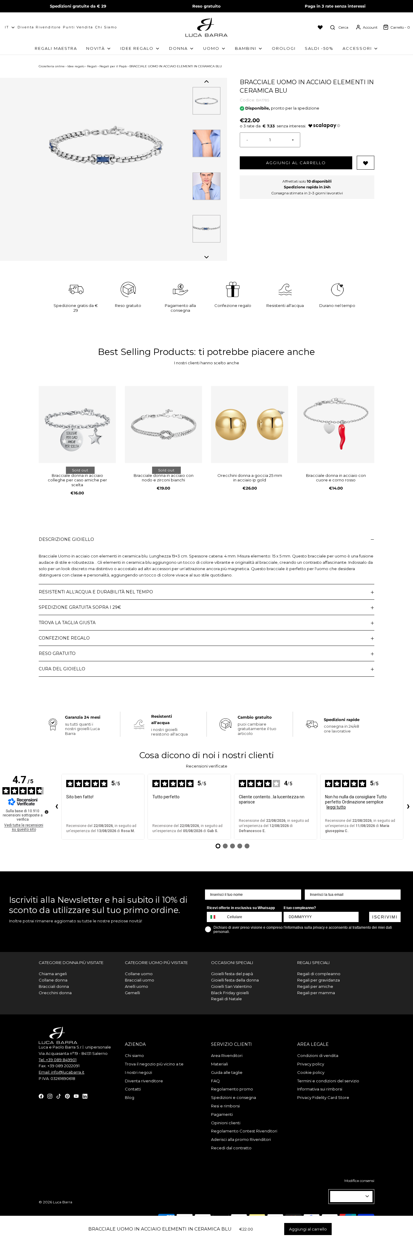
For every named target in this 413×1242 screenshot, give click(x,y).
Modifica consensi (359, 1180)
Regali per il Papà (113, 66)
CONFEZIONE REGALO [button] (64, 638)
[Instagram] (49, 1096)
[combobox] (215, 917)
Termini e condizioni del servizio (328, 1080)
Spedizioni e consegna (233, 1097)
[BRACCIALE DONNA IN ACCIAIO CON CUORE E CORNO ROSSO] (335, 424)
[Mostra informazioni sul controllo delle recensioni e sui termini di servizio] (46, 811)
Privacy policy (310, 1064)
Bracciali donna (54, 986)
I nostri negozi (138, 1072)
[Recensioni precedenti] (56, 807)
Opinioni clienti (225, 1122)
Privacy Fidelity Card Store (323, 1097)
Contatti (133, 1089)
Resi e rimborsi (225, 1105)
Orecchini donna (55, 992)
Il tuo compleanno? (300, 908)
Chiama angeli (53, 973)
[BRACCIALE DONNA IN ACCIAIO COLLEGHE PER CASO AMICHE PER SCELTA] (77, 424)
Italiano (349, 1196)
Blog (129, 1097)
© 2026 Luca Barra (55, 1202)
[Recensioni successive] (408, 807)
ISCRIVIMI (385, 917)
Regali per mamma (316, 992)
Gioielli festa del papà (232, 973)
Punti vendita (78, 27)
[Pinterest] (67, 1096)
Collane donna (53, 980)
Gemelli (132, 992)
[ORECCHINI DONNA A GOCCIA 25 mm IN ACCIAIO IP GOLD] (249, 424)
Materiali (219, 1064)
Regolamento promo (232, 1089)
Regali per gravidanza (318, 980)
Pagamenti (222, 1114)
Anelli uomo (136, 986)
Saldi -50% (319, 48)
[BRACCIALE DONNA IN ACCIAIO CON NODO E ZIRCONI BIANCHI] (163, 424)
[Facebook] (41, 1096)
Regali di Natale (226, 998)
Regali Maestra (56, 48)
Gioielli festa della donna (235, 980)
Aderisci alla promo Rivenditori (241, 1139)
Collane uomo (139, 973)
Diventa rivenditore (144, 1080)
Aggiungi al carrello (296, 162)
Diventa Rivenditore (39, 27)
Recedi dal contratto (231, 1147)
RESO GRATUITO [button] (57, 653)
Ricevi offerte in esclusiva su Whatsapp (241, 908)
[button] (206, 81)
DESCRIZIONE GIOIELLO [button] (66, 539)
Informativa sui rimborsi (319, 1089)
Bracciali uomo (139, 980)
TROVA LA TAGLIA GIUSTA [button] (67, 622)
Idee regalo (75, 66)
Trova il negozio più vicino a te (154, 1064)
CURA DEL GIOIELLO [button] (62, 669)
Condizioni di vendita (317, 1055)
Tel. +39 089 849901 (57, 1059)
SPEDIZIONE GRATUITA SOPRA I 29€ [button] (80, 607)
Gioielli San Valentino (231, 986)
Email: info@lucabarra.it (61, 1072)
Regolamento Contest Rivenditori (244, 1131)
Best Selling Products (146, 351)
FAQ (215, 1080)
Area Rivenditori (226, 1055)
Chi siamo (106, 27)
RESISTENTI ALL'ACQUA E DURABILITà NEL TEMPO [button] (96, 592)
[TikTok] (58, 1096)
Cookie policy (310, 1072)
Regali (92, 66)
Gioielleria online (52, 66)
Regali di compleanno (318, 973)
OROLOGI (284, 48)
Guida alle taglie (226, 1072)
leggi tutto (336, 807)
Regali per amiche (315, 986)
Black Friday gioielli (230, 992)
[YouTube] (76, 1096)
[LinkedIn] (85, 1096)
